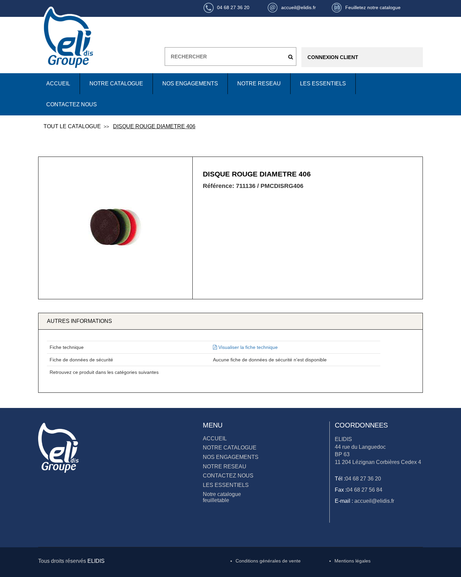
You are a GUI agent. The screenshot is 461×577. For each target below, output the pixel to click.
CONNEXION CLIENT (332, 57)
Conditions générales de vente (268, 561)
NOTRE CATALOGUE (116, 83)
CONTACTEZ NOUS (71, 104)
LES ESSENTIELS (323, 83)
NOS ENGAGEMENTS (190, 83)
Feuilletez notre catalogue (373, 7)
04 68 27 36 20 (363, 479)
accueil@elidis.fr (373, 501)
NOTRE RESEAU (259, 83)
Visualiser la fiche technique (247, 347)
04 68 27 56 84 (364, 490)
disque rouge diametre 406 (154, 126)
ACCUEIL (58, 83)
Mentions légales (352, 561)
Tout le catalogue (72, 126)
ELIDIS (96, 561)
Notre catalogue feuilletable (222, 497)
